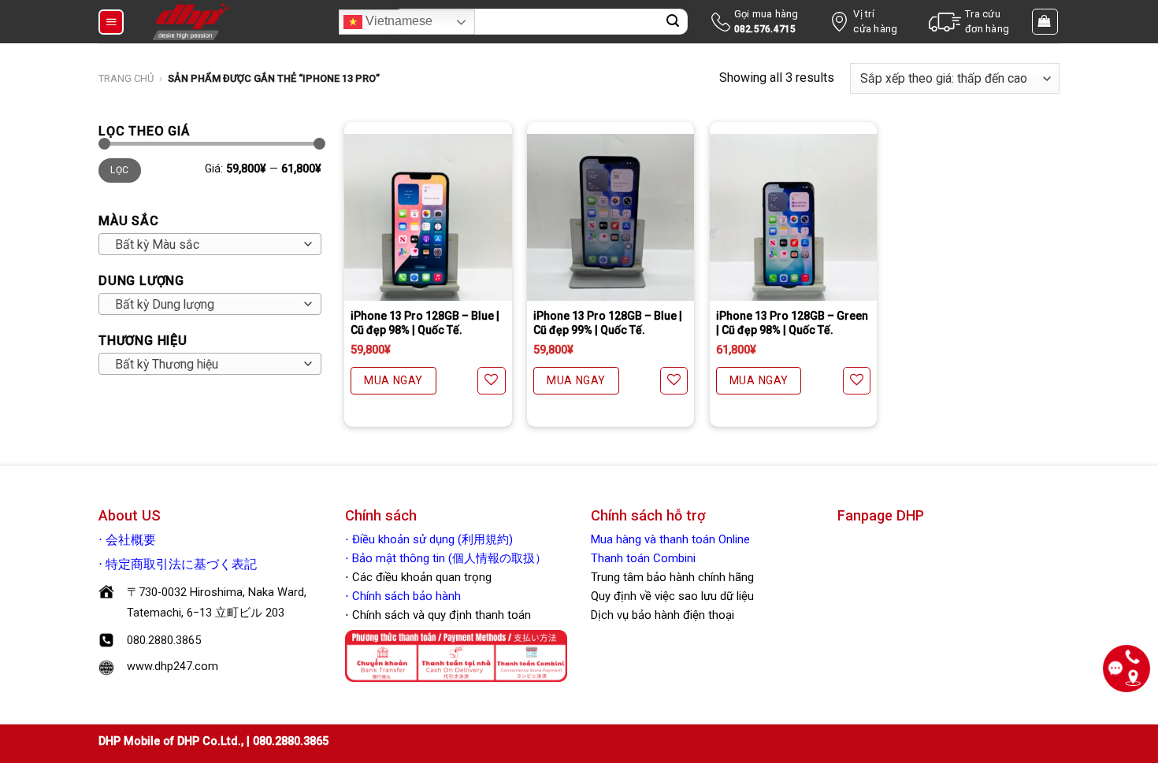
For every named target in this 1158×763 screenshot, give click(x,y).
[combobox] (209, 244)
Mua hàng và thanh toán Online (670, 539)
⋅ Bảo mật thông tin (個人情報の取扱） (446, 558)
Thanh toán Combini (643, 558)
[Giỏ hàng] (1045, 21)
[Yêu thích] (491, 380)
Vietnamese (397, 21)
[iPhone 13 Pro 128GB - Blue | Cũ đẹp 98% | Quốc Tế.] (427, 217)
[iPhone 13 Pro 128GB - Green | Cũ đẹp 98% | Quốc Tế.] (793, 217)
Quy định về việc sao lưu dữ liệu (672, 596)
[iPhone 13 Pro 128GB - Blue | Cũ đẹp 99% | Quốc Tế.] (610, 217)
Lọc (119, 170)
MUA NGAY (393, 380)
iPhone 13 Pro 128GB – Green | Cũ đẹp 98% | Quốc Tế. (792, 322)
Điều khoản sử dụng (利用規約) (432, 539)
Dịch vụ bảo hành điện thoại (662, 615)
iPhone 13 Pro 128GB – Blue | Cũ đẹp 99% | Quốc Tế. (607, 322)
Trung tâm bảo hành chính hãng (672, 577)
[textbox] (206, 245)
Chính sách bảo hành (405, 596)
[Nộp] (672, 22)
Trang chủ (126, 78)
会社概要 (131, 540)
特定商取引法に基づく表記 (181, 564)
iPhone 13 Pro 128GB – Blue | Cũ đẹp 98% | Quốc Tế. (425, 322)
